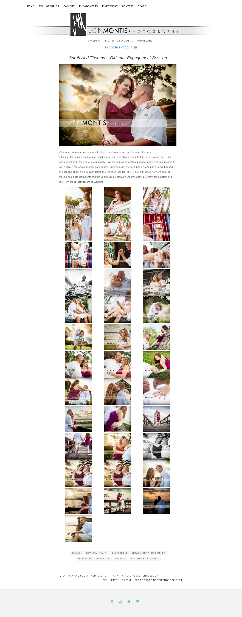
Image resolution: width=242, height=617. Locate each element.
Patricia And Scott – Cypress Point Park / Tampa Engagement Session (110, 575)
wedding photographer (144, 558)
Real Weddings (49, 6)
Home (30, 6)
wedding (120, 558)
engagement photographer (148, 553)
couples (77, 553)
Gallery (69, 6)
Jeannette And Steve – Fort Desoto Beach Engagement (142, 580)
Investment (110, 6)
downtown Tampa (97, 553)
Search (143, 6)
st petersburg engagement (94, 558)
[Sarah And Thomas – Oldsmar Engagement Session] (118, 105)
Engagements (88, 6)
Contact (128, 6)
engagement (119, 553)
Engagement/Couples (121, 47)
